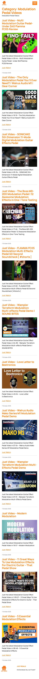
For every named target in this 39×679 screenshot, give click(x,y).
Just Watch (6, 68)
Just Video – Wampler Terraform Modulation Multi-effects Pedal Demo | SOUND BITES (18, 309)
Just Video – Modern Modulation (14, 515)
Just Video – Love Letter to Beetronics (18, 363)
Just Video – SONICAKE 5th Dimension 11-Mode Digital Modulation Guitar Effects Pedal (17, 139)
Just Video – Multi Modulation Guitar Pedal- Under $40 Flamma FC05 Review (17, 25)
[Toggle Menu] (34, 3)
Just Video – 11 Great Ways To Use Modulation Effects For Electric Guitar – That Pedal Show (18, 564)
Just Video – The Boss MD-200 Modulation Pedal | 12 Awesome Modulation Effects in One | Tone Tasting (19, 195)
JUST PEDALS (21, 666)
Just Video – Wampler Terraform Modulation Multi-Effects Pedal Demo (19, 464)
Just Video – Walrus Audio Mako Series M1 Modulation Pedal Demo (18, 413)
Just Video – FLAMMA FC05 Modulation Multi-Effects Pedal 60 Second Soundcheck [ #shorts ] (18, 252)
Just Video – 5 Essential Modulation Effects (16, 618)
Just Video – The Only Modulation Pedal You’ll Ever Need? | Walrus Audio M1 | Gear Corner (19, 82)
